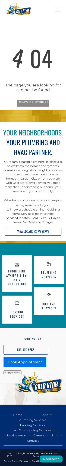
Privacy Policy (11, 461)
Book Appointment (25, 362)
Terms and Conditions (31, 461)
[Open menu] (58, 10)
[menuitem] (18, 415)
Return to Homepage (33, 101)
